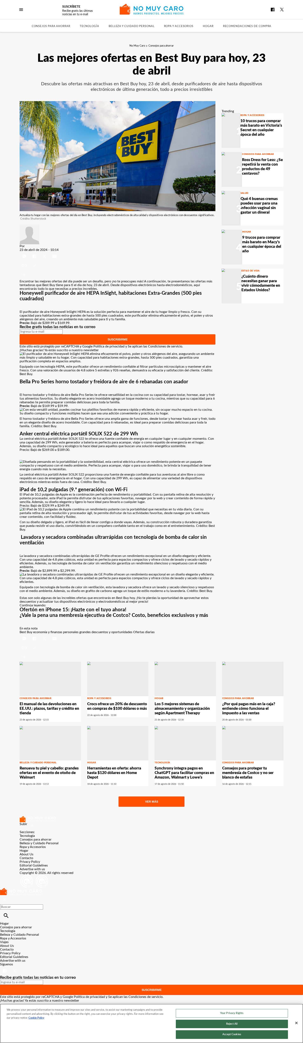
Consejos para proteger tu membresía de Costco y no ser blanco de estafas (248, 772)
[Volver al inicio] (21, 889)
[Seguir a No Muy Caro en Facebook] (272, 9)
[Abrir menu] (21, 9)
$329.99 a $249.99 (55, 505)
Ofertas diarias (144, 632)
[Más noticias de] (29, 226)
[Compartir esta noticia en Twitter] (45, 253)
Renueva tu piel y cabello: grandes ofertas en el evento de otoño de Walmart (49, 772)
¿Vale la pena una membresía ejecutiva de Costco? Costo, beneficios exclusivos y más (114, 615)
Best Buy (48, 285)
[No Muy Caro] (151, 9)
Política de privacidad (108, 346)
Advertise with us (32, 869)
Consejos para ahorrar (51, 26)
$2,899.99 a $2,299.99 (58, 570)
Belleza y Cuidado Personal (132, 26)
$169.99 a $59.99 (55, 406)
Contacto (26, 858)
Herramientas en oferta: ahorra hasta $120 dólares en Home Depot (114, 772)
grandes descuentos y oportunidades (105, 632)
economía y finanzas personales (56, 632)
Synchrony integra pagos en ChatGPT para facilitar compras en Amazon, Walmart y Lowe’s (184, 772)
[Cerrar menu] (4, 899)
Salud (244, 193)
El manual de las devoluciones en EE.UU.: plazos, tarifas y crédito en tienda (49, 708)
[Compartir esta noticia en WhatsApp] (25, 253)
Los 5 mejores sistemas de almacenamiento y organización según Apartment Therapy (182, 708)
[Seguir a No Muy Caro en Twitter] (282, 9)
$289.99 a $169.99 (55, 323)
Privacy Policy (30, 861)
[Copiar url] (29, 265)
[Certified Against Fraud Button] (34, 876)
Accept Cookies (231, 1034)
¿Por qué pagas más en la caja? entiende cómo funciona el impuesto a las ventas (248, 708)
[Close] (296, 1023)
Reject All (231, 1024)
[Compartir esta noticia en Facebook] (35, 253)
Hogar (208, 26)
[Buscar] (6, 916)
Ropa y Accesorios (178, 26)
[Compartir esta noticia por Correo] (54, 253)
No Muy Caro (137, 45)
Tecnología (89, 26)
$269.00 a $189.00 (55, 449)
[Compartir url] (24, 274)
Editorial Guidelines (34, 865)
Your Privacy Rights (231, 1013)
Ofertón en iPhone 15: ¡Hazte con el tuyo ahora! (73, 609)
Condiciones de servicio (165, 346)
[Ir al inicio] (151, 819)
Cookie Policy (36, 1018)
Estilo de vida (250, 271)
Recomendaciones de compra (247, 26)
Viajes (4, 942)
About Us (26, 854)
